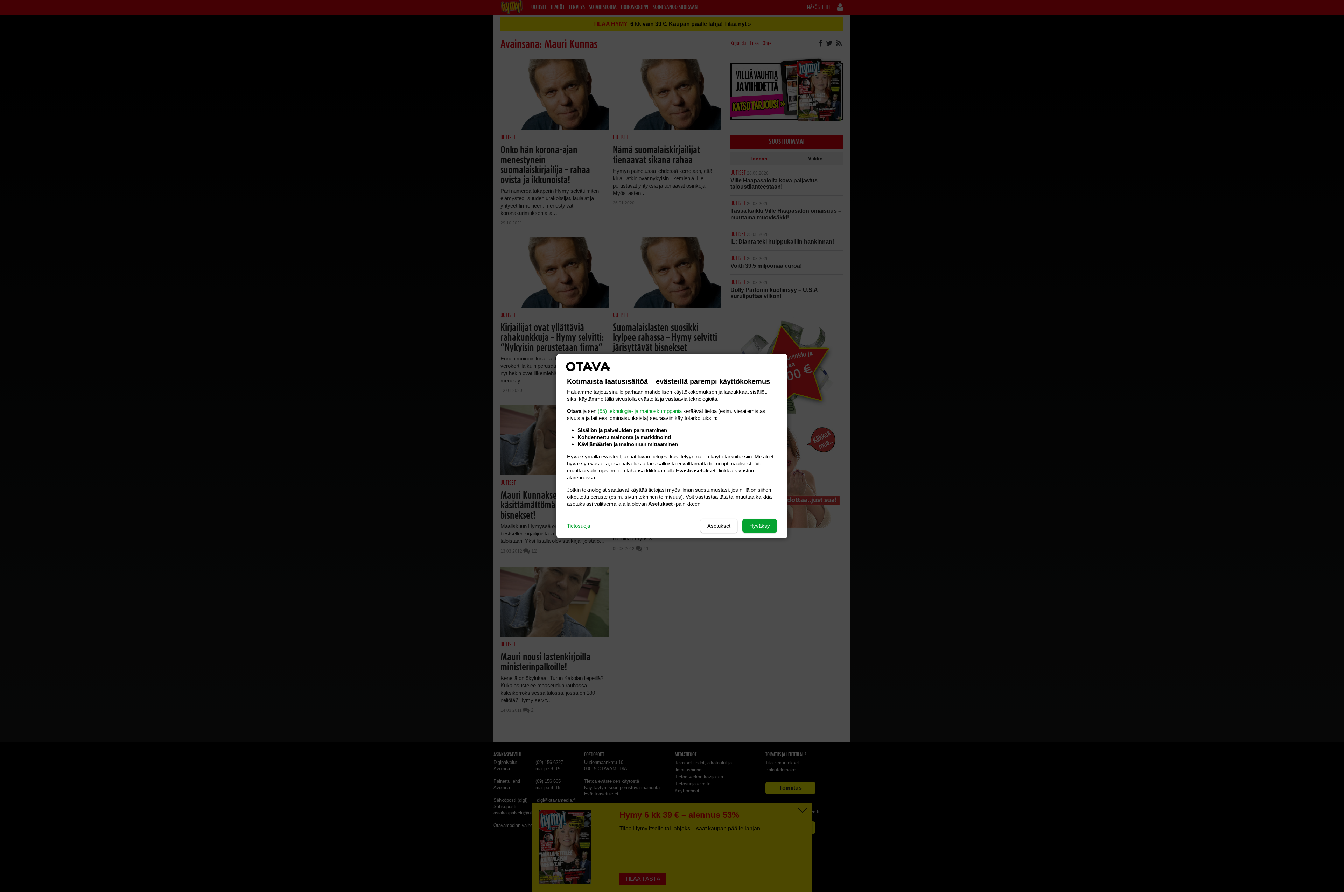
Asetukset (718, 525)
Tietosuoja (578, 525)
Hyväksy (759, 525)
